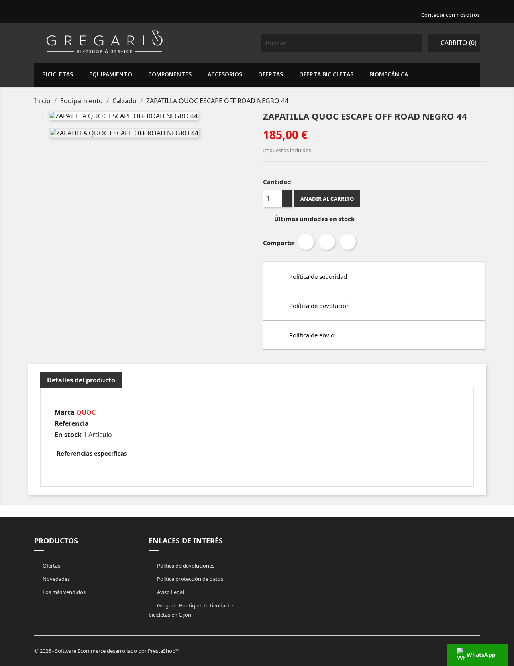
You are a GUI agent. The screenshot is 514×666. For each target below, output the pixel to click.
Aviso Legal (170, 592)
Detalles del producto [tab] (81, 380)
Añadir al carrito (327, 198)
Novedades (55, 578)
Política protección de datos (189, 578)
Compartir (306, 242)
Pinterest (348, 242)
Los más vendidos (63, 592)
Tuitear (327, 242)
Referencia (72, 423)
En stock (68, 435)
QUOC (86, 412)
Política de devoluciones (185, 565)
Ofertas (50, 565)
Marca (65, 412)
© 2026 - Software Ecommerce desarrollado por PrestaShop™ (106, 650)
